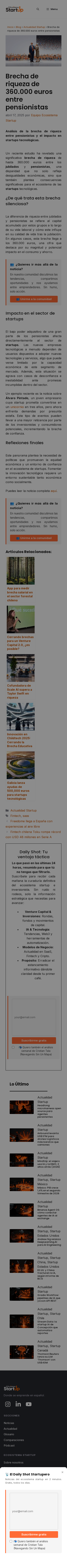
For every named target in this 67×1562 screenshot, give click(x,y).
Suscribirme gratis (33, 1534)
